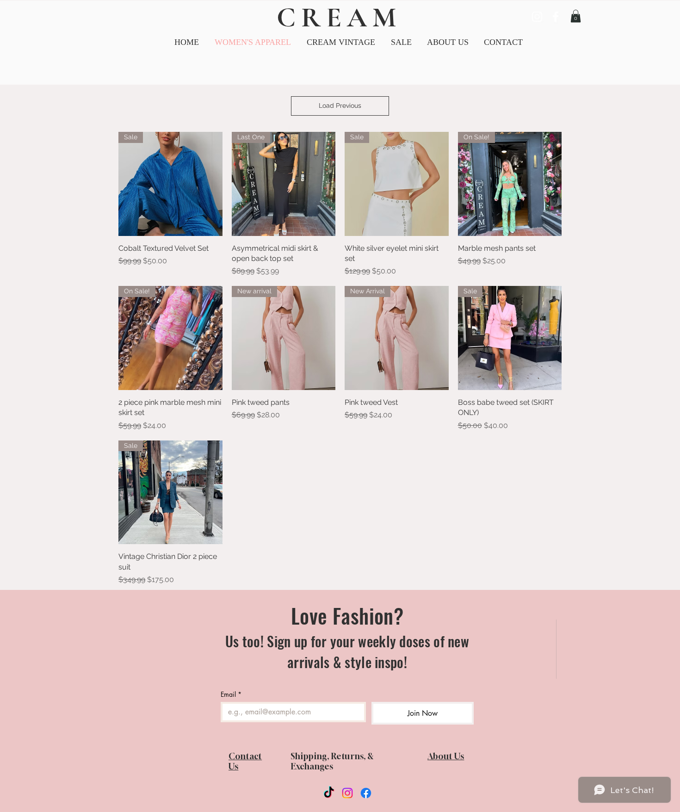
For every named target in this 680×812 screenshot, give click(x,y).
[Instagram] (347, 793)
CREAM (339, 17)
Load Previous (340, 105)
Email (231, 694)
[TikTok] (329, 793)
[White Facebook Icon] (556, 17)
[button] (341, 42)
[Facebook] (366, 793)
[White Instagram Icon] (537, 17)
